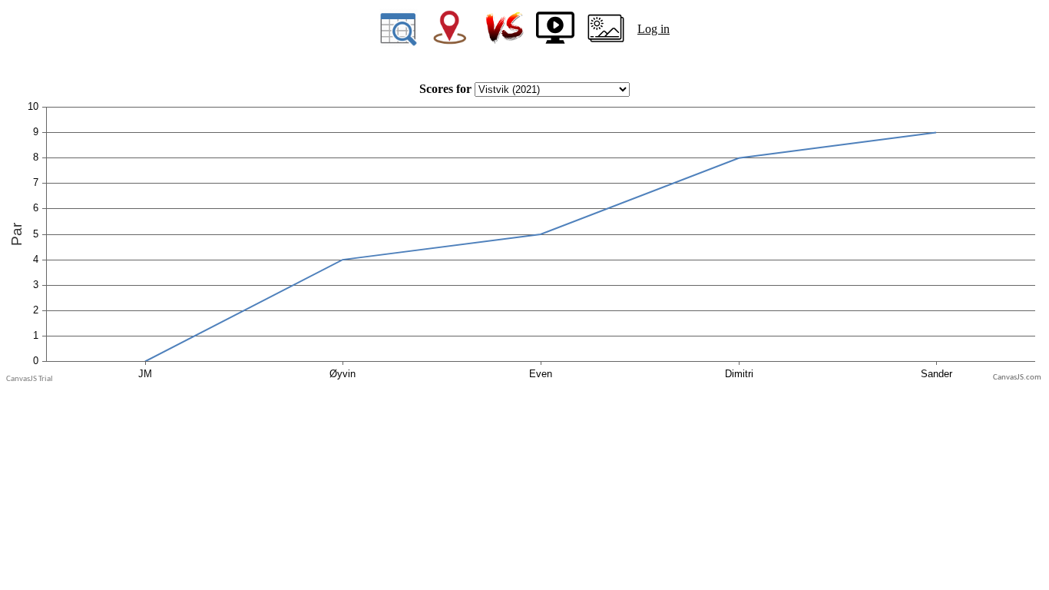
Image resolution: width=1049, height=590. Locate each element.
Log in (653, 28)
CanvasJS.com (1017, 377)
